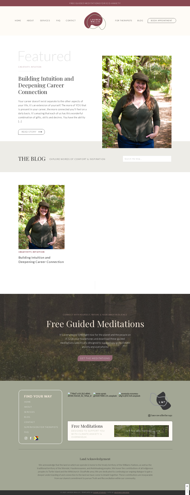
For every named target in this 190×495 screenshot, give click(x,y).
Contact (29, 422)
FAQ (26, 432)
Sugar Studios (99, 492)
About (28, 407)
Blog (27, 417)
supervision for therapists (41, 427)
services (29, 412)
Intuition (36, 67)
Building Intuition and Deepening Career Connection (46, 85)
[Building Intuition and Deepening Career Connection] (137, 102)
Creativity (24, 67)
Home (27, 402)
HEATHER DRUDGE (121, 492)
